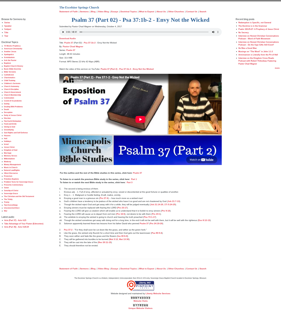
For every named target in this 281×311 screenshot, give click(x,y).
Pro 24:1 (156, 214)
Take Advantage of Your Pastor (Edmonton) (23, 224)
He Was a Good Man (247, 48)
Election (7, 118)
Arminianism (9, 57)
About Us (161, 11)
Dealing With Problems (13, 107)
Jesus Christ (9, 147)
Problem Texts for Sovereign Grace (18, 182)
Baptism (7, 63)
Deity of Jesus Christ (13, 115)
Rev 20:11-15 (104, 242)
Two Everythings (11, 205)
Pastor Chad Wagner (73, 46)
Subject (7, 29)
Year (6, 36)
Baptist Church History (13, 66)
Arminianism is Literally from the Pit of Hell (258, 55)
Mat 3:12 (113, 239)
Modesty (7, 162)
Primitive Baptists (11, 179)
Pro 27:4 (104, 198)
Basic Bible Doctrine (12, 69)
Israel (6, 144)
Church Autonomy (11, 86)
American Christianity (13, 49)
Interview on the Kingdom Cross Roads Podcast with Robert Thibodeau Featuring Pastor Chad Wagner (257, 61)
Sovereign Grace (11, 193)
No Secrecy (243, 32)
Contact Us (191, 11)
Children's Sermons (12, 83)
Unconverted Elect (11, 208)
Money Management (12, 164)
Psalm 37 (68, 43)
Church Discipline (11, 89)
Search (202, 11)
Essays (114, 11)
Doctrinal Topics (128, 11)
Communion (9, 98)
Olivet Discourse (11, 173)
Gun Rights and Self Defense (16, 133)
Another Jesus (10, 51)
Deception (8, 112)
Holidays (7, 141)
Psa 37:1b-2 (90, 43)
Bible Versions (10, 72)
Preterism (8, 176)
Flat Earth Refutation (12, 121)
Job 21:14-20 (156, 204)
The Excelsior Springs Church (79, 7)
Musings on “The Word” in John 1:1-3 (255, 51)
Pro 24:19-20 (156, 223)
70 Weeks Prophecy (12, 46)
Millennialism (9, 159)
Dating (6, 104)
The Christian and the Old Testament (19, 196)
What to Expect (146, 11)
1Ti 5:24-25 (169, 204)
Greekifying (9, 130)
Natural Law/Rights (12, 170)
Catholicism (9, 75)
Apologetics (9, 54)
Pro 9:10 (166, 211)
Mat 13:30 (124, 239)
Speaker (8, 26)
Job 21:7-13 (173, 201)
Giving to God (9, 127)
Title (6, 32)
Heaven (7, 136)
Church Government (12, 92)
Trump (6, 202)
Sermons (84, 11)
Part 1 (134, 179)
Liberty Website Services (158, 293)
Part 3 (129, 182)
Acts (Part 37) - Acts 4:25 (15, 220)
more (277, 68)
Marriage (7, 153)
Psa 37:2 (68, 230)
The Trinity (8, 199)
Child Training (9, 80)
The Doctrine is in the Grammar (252, 26)
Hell (5, 138)
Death (6, 109)
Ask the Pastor (10, 60)
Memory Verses (10, 156)
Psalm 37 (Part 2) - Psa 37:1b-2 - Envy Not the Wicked (127, 69)
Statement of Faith (68, 11)
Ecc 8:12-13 (204, 220)
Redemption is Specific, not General (254, 22)
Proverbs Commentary (13, 185)
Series (7, 22)
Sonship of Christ (11, 190)
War (5, 211)
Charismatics (9, 77)
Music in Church (10, 167)
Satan (6, 188)
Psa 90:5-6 (157, 233)
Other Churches (176, 11)
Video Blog (103, 11)
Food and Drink (10, 124)
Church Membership (12, 95)
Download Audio (67, 38)
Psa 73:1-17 (149, 217)
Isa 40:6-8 (122, 236)
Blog (93, 11)
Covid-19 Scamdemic (13, 101)
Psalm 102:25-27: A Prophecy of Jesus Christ (258, 29)
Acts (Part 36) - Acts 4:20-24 (16, 227)
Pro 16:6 (121, 214)
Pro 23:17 (122, 208)
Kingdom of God (10, 150)
